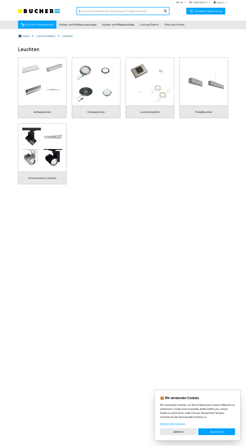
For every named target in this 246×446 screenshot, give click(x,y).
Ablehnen (178, 431)
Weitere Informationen (172, 423)
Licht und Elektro (45, 35)
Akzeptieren (217, 431)
